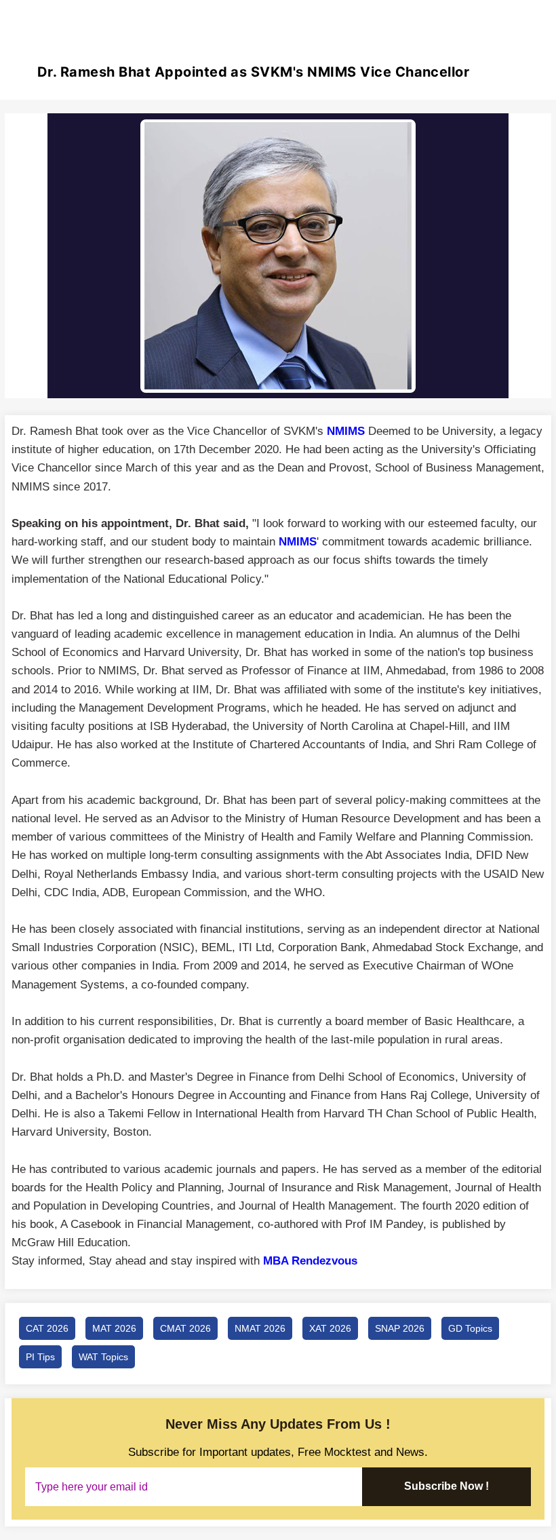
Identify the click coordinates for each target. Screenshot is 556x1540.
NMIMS (298, 541)
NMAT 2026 (260, 1328)
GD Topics (470, 1328)
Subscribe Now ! (446, 1486)
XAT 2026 (330, 1328)
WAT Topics (103, 1356)
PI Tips (40, 1356)
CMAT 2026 (185, 1328)
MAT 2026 (114, 1328)
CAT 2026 (47, 1328)
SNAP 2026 (399, 1328)
